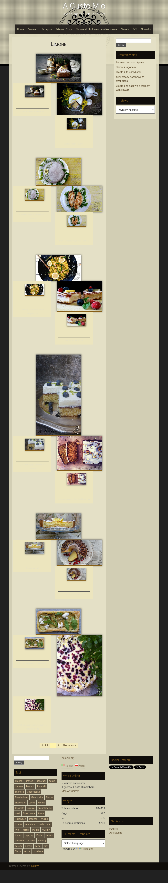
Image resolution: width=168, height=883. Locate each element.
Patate (49, 835)
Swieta (125, 29)
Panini (18, 835)
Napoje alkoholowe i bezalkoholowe (96, 29)
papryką (29, 835)
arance (18, 781)
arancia (29, 781)
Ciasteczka (37, 797)
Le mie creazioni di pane (130, 62)
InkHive (35, 866)
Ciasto (49, 797)
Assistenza (115, 832)
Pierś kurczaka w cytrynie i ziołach (74, 241)
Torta (18, 851)
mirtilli (26, 829)
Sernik (28, 846)
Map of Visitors (70, 791)
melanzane (45, 824)
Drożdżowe (29, 813)
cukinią (31, 808)
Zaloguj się (68, 758)
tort (46, 846)
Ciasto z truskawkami (128, 72)
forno (41, 813)
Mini (17, 829)
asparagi (41, 781)
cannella (19, 791)
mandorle (30, 824)
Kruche (44, 819)
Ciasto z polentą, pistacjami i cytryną (74, 499)
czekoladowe (45, 808)
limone (18, 824)
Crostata (19, 808)
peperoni (19, 840)
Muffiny (46, 829)
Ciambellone (21, 797)
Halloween (20, 819)
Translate (87, 848)
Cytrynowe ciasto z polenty (32, 111)
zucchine (38, 851)
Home (20, 29)
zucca (27, 851)
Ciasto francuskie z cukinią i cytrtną (32, 663)
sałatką (42, 840)
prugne (31, 840)
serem (18, 846)
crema (41, 802)
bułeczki (41, 786)
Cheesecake (33, 791)
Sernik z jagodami (126, 67)
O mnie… (33, 29)
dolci (17, 813)
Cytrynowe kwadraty (74, 340)
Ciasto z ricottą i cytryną (74, 144)
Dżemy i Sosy (64, 29)
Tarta (38, 846)
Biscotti (30, 786)
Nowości (146, 29)
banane (19, 786)
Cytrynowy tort (32, 568)
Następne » (69, 745)
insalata (33, 819)
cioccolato (20, 802)
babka (52, 781)
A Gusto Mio (84, 6)
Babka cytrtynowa (74, 594)
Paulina (113, 828)
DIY (135, 29)
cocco (32, 802)
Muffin (35, 829)
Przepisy (47, 29)
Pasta (39, 835)
